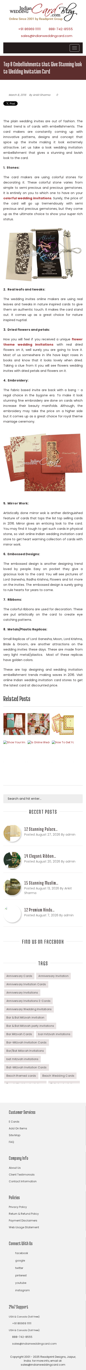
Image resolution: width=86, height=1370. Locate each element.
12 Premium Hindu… (39, 909)
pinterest (21, 1275)
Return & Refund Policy (24, 1214)
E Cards (14, 1121)
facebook (21, 1253)
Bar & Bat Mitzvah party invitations (30, 1026)
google (20, 1260)
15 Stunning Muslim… (41, 882)
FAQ (11, 1142)
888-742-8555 (61, 29)
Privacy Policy (18, 1207)
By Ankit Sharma (39, 95)
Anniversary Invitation (53, 976)
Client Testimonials (22, 1174)
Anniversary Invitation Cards (26, 984)
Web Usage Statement (24, 1227)
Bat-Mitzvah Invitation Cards (26, 1067)
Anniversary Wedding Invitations (29, 1009)
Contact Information (23, 1181)
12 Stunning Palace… (41, 829)
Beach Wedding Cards (58, 1076)
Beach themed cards (21, 1076)
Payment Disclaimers (23, 1220)
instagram (22, 1290)
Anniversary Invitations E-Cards (28, 1001)
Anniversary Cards (19, 976)
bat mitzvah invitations (22, 1059)
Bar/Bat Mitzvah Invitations (25, 1051)
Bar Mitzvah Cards (19, 1034)
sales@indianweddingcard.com (46, 35)
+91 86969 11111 (29, 29)
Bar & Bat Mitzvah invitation (25, 1017)
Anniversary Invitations (22, 992)
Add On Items (18, 1128)
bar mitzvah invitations (54, 1034)
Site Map (14, 1135)
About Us (15, 1168)
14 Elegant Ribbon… (40, 856)
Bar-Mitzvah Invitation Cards (26, 1042)
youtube (20, 1283)
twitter (19, 1268)
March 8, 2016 (17, 95)
